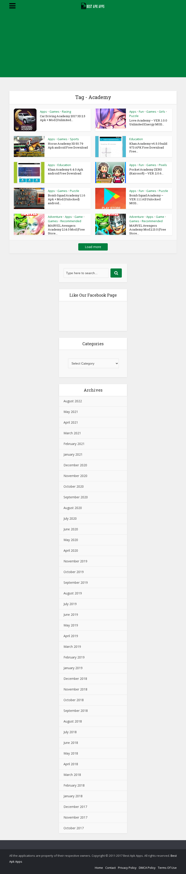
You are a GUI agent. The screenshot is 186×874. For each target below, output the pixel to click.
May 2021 (71, 412)
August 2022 (73, 401)
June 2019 (71, 614)
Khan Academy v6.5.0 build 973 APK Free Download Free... (148, 147)
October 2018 (74, 700)
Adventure (55, 217)
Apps (43, 111)
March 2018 (72, 774)
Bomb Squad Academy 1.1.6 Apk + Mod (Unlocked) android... (66, 199)
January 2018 (73, 796)
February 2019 (74, 657)
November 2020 (75, 476)
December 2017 (75, 806)
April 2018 (71, 764)
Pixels (163, 165)
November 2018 (75, 689)
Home (99, 868)
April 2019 (71, 636)
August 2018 (73, 721)
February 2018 (74, 785)
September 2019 (76, 582)
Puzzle (134, 116)
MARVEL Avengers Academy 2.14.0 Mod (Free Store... (66, 229)
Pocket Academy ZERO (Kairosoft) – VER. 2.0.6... (146, 171)
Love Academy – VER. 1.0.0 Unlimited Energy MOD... (148, 122)
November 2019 (75, 561)
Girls (162, 111)
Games (54, 111)
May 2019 (71, 625)
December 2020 (75, 465)
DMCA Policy (147, 868)
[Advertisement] (93, 45)
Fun (141, 111)
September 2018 (76, 710)
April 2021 (71, 422)
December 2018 (75, 678)
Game (78, 217)
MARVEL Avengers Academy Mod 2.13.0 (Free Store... (147, 229)
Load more (93, 247)
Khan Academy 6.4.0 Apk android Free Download (65, 171)
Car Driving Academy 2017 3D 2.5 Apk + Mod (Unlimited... (62, 118)
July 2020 (70, 518)
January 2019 (73, 668)
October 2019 (74, 572)
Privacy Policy (127, 868)
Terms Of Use (167, 868)
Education (136, 139)
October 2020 (74, 486)
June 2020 (71, 529)
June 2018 (71, 742)
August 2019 (73, 593)
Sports (74, 139)
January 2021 (73, 454)
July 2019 (70, 604)
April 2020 (71, 550)
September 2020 (76, 497)
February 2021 (74, 444)
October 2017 (74, 828)
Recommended (70, 221)
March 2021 (72, 433)
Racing (66, 111)
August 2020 (73, 508)
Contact (110, 868)
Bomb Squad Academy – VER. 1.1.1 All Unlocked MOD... (146, 199)
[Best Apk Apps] (93, 5)
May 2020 (71, 540)
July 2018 (70, 732)
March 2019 (72, 646)
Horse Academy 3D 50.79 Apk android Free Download (68, 145)
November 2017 (75, 817)
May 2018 (71, 753)
